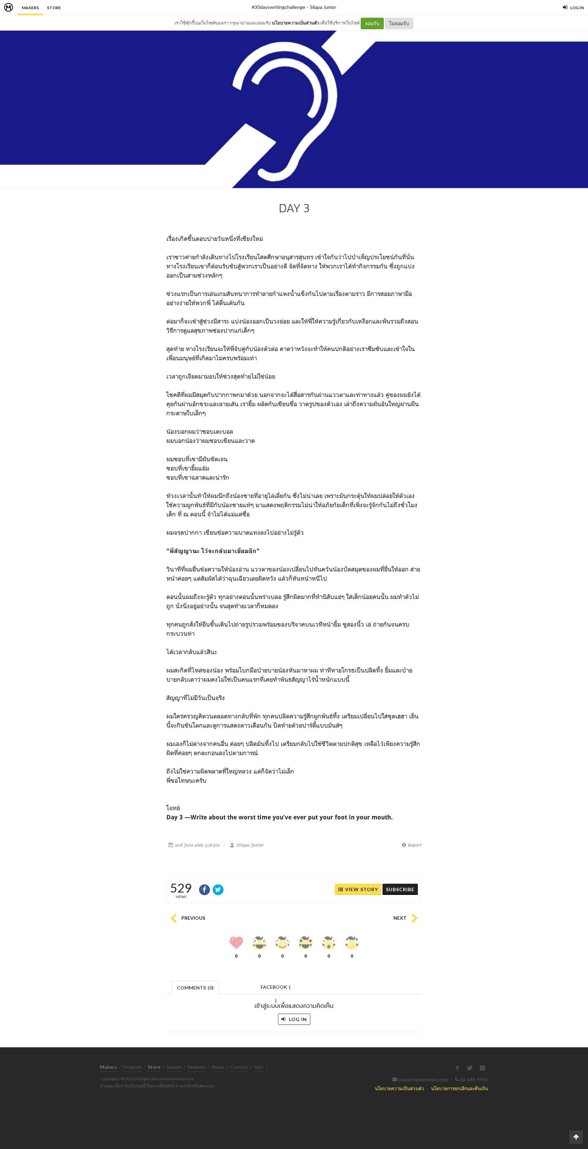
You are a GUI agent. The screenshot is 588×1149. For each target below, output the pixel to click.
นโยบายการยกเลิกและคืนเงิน (459, 1088)
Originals (132, 1067)
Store (54, 7)
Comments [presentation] (195, 987)
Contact (239, 1067)
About (218, 1067)
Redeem (196, 1067)
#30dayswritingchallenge (278, 7)
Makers (30, 7)
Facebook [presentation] (276, 989)
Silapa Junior (323, 7)
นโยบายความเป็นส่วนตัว (295, 23)
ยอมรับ (372, 23)
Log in (297, 1019)
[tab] (195, 987)
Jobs (259, 1067)
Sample (174, 1067)
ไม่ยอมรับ (399, 23)
